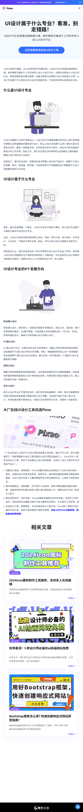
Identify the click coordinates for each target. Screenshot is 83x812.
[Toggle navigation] (79, 8)
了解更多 (70, 598)
